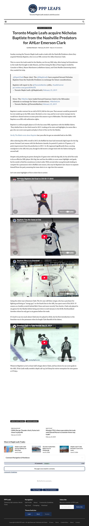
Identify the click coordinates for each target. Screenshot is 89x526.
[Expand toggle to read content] (82, 458)
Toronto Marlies (32, 421)
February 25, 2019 (50, 90)
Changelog (36, 505)
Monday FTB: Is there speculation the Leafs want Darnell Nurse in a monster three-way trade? (61, 432)
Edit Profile (28, 502)
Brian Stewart (32, 47)
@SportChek (18, 77)
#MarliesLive (55, 101)
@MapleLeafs (42, 77)
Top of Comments (50, 490)
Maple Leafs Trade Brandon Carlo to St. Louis (76, 448)
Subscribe (79, 507)
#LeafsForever (58, 85)
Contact (78, 522)
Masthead (44, 505)
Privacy (51, 522)
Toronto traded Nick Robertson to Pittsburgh (49, 448)
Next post (49, 428)
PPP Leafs (50, 8)
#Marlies (24, 99)
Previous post (15, 428)
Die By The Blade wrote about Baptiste (23, 135)
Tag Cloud (28, 505)
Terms (57, 522)
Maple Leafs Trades (44, 28)
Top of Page (36, 490)
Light (29, 514)
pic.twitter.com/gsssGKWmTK (24, 87)
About (35, 502)
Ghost (45, 522)
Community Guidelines (46, 502)
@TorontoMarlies (40, 85)
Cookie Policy (64, 522)
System (47, 514)
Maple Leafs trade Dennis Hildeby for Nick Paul (21, 448)
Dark (38, 514)
